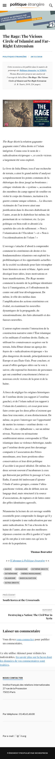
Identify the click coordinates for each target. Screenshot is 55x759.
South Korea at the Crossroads (21, 600)
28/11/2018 (36, 56)
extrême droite (40, 569)
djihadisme (21, 569)
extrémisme (11, 574)
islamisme (10, 578)
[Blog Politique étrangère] (27, 5)
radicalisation (28, 578)
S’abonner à (27, 560)
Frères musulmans (31, 574)
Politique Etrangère (15, 56)
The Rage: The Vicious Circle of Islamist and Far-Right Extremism (26, 40)
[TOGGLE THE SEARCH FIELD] (50, 5)
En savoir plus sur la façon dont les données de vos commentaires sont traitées (26, 660)
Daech (8, 569)
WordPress (41, 753)
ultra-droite (12, 583)
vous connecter (25, 639)
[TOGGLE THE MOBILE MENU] (4, 5)
